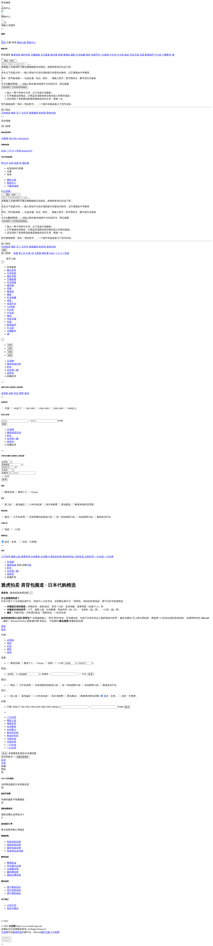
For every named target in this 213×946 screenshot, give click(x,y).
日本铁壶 (5, 113)
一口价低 (99, 556)
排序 (10, 345)
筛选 (10, 355)
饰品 (126, 55)
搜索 (4, 250)
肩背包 (10, 373)
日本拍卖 (11, 273)
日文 (7, 476)
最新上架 (16, 556)
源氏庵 (25, 163)
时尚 (9, 367)
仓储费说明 (13, 869)
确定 (4, 424)
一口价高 (109, 556)
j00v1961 (13, 138)
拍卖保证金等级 (15, 851)
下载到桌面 (13, 186)
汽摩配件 (166, 55)
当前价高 (89, 556)
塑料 (21, 393)
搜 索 (4, 479)
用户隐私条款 (14, 893)
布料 (11, 393)
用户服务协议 (14, 887)
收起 (3, 629)
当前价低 (80, 556)
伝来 (11, 163)
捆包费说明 (13, 872)
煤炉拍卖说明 (14, 848)
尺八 (18, 113)
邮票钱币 (149, 55)
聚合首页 (11, 270)
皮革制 (5, 393)
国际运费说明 (14, 875)
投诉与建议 (13, 908)
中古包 (112, 55)
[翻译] (30, 64)
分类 (10, 348)
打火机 (158, 55)
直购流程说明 (14, 845)
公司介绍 (11, 905)
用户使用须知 (14, 890)
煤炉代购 (45, 932)
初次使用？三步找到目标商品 (14, 87)
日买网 (10, 361)
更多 (3, 626)
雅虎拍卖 (15, 55)
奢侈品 (66, 55)
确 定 (127, 707)
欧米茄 (42, 113)
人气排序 (6, 556)
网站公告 (21, 42)
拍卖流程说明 (14, 841)
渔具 (88, 55)
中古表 (120, 55)
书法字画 (134, 55)
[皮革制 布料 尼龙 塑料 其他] (13, 674)
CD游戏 (105, 55)
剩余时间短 (56, 556)
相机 (13, 113)
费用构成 (11, 863)
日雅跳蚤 (35, 55)
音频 (60, 55)
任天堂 (24, 113)
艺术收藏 (80, 55)
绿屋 (16, 163)
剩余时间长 (69, 556)
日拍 (18, 364)
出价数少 (45, 556)
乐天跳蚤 (45, 55)
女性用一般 (13, 370)
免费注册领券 (22, 757)
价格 (10, 352)
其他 (26, 393)
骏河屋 (53, 55)
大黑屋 (4, 138)
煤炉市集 (25, 55)
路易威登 (34, 113)
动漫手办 (95, 55)
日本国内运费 (14, 866)
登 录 (4, 753)
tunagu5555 (26, 151)
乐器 (142, 55)
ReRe (3, 151)
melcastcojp (23, 138)
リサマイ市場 (14, 151)
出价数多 (36, 556)
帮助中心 (31, 42)
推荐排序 (26, 556)
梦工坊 (4, 163)
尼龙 (16, 393)
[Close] (2, 382)
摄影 (73, 55)
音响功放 (51, 113)
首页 (3, 42)
